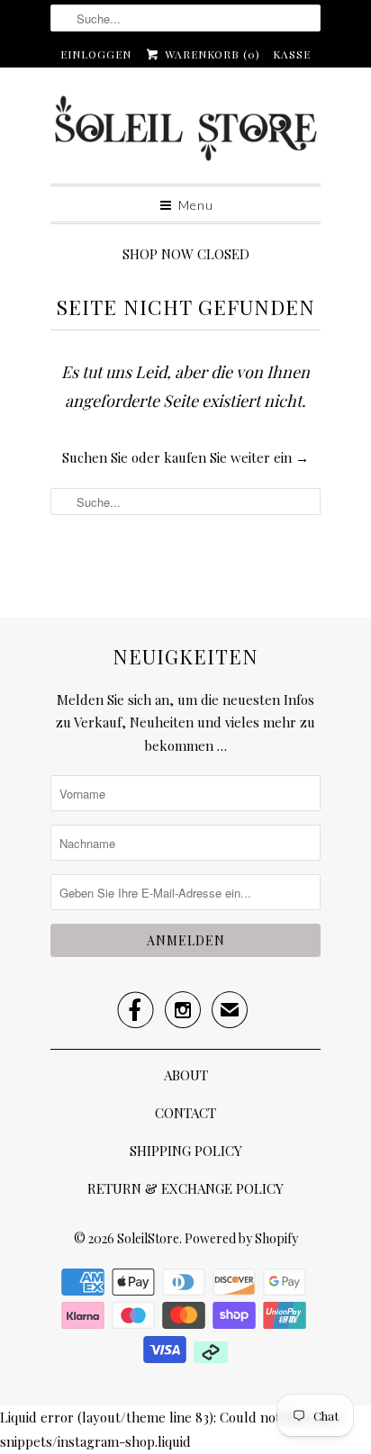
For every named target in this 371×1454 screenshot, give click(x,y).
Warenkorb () (210, 54)
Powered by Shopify (241, 1238)
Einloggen (95, 54)
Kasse (292, 54)
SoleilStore (148, 1238)
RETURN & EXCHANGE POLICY (185, 1188)
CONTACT (185, 1113)
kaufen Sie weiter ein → (236, 457)
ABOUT (186, 1075)
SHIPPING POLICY (186, 1151)
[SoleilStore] (185, 132)
